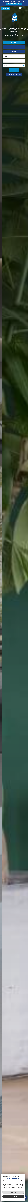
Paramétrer (13, 1192)
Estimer (14, 51)
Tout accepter (13, 1196)
